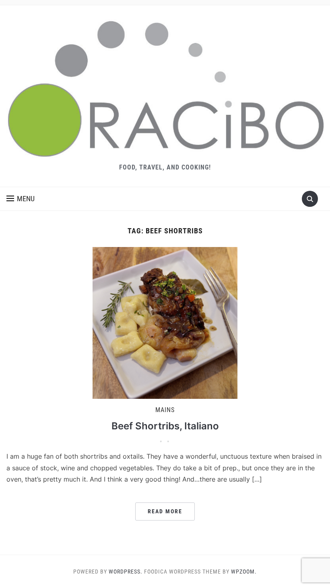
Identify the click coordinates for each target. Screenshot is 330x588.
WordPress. (125, 571)
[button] (20, 199)
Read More (165, 511)
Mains (165, 410)
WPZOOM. (244, 571)
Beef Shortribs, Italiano (165, 426)
